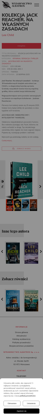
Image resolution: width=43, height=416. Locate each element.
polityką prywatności (27, 396)
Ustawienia (31, 403)
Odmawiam (12, 403)
